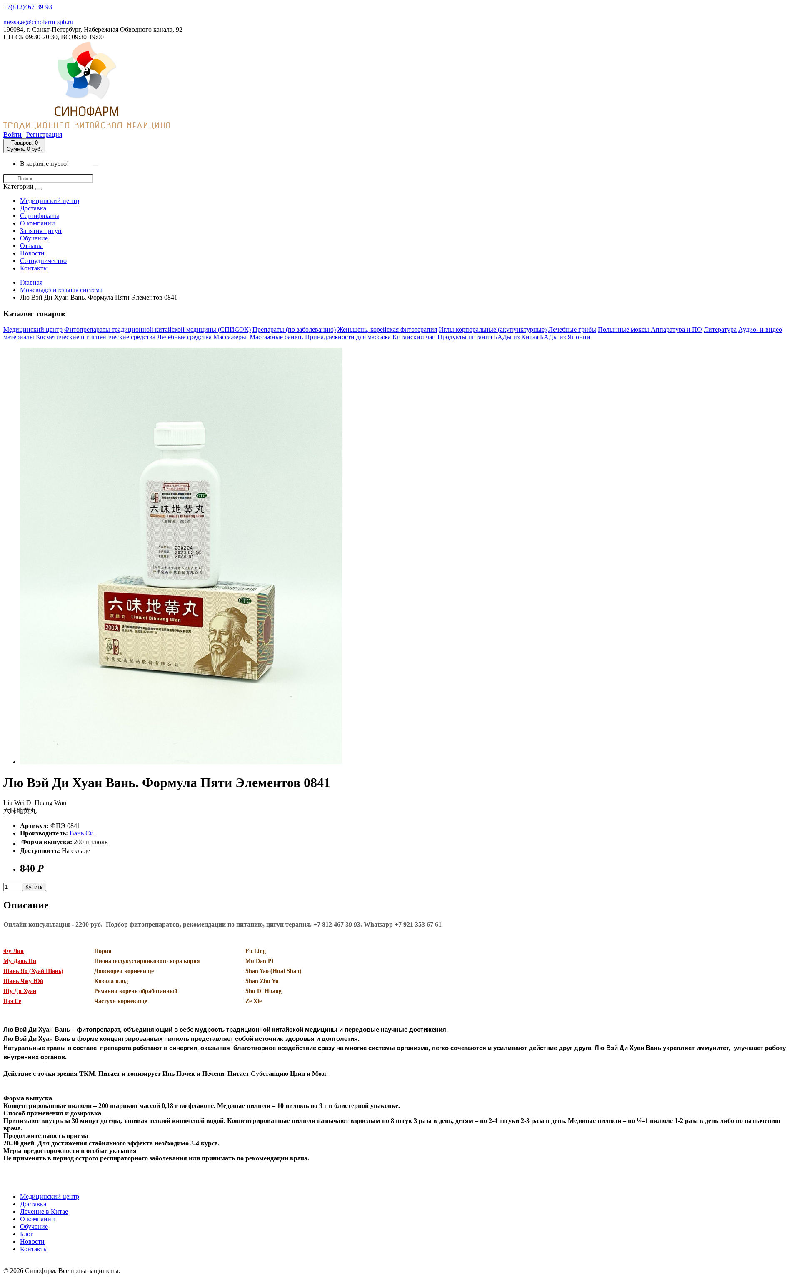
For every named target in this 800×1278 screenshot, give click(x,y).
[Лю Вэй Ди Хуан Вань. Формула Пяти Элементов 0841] (181, 761)
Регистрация (44, 134)
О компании (37, 223)
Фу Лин (13, 951)
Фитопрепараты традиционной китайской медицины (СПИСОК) (157, 329)
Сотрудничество (43, 260)
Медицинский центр (49, 200)
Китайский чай (414, 336)
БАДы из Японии (565, 336)
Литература (720, 329)
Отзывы (31, 245)
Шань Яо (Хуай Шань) (33, 971)
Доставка (33, 208)
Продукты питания (465, 336)
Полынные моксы (624, 329)
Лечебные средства (184, 336)
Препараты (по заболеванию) (294, 329)
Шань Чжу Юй (23, 981)
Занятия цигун (41, 230)
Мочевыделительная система (61, 289)
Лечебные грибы (572, 329)
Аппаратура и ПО (676, 329)
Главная (31, 282)
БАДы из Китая (516, 336)
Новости (32, 253)
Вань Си (82, 833)
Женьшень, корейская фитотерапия (387, 329)
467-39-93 (27, 6)
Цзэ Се (12, 1001)
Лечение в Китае (44, 1211)
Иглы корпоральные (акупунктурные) (493, 329)
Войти (12, 134)
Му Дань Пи (19, 961)
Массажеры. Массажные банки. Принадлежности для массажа (302, 336)
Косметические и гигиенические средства (95, 336)
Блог (26, 1234)
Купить (34, 887)
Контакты (34, 268)
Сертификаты (39, 215)
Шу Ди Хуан (19, 991)
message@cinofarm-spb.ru (38, 21)
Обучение (34, 238)
